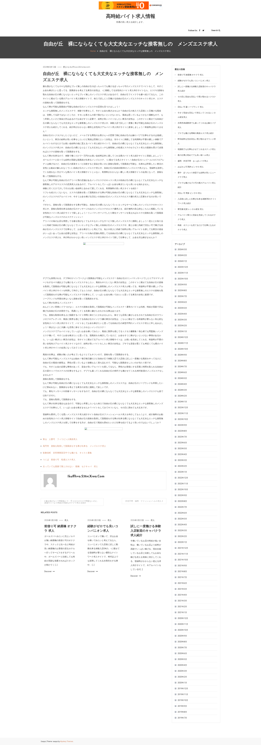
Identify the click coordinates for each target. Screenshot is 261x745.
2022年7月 (182, 507)
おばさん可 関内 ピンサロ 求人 (191, 167)
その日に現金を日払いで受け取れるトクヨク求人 (197, 99)
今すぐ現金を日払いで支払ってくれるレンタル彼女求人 (197, 115)
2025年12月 (183, 267)
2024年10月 (183, 349)
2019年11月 (183, 694)
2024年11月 (183, 343)
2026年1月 (182, 261)
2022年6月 (182, 513)
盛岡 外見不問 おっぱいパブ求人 (193, 161)
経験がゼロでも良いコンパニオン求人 (194, 81)
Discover (48, 571)
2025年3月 (182, 320)
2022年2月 (182, 536)
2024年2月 (182, 396)
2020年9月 (182, 636)
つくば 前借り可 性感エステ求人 (59, 459)
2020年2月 (182, 677)
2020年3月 (182, 671)
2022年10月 (183, 489)
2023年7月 (182, 437)
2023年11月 (183, 413)
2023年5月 (182, 448)
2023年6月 (182, 443)
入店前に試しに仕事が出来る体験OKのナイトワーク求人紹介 (197, 201)
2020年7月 (182, 647)
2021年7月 (182, 577)
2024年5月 (182, 378)
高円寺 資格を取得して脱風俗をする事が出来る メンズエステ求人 (74, 446)
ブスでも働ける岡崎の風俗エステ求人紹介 (196, 133)
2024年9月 (182, 355)
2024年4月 (182, 384)
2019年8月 (182, 712)
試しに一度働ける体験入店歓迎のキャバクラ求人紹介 (145, 531)
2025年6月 (182, 302)
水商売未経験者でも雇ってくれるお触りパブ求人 (197, 125)
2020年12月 (183, 618)
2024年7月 (182, 366)
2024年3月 (182, 390)
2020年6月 (182, 653)
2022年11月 (183, 484)
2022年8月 (182, 501)
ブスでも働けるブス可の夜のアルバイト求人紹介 (197, 185)
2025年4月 (182, 314)
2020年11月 (183, 624)
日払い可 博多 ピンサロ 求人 (190, 193)
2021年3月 (182, 601)
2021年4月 (182, 595)
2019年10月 (183, 700)
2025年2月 (182, 325)
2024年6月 (182, 372)
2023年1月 (182, 472)
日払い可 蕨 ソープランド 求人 (191, 107)
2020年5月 (182, 659)
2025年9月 (182, 284)
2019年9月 (182, 706)
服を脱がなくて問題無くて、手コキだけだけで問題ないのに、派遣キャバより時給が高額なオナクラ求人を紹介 (71, 502)
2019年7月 (182, 718)
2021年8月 (182, 571)
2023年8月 (182, 431)
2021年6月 (182, 583)
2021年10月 (183, 560)
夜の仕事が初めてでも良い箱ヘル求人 (194, 155)
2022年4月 (182, 524)
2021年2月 (182, 606)
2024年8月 (182, 361)
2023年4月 (182, 454)
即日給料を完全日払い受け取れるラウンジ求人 (197, 141)
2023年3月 (182, 460)
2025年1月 (182, 331)
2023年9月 (182, 425)
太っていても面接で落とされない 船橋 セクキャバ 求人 (70, 466)
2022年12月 (183, 478)
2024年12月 (183, 337)
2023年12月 (183, 407)
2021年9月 (182, 565)
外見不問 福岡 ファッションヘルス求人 (143, 501)
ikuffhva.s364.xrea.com (80, 67)
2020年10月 (183, 630)
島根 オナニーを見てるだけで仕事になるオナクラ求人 (197, 227)
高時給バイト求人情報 (130, 16)
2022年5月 (182, 519)
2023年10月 (183, 419)
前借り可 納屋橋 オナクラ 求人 (191, 75)
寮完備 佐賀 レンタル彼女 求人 (191, 209)
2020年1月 (182, 683)
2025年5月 (182, 308)
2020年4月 (182, 665)
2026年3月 (182, 249)
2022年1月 (182, 542)
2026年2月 (182, 255)
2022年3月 (182, 530)
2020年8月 (182, 642)
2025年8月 (182, 290)
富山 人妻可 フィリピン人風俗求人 (60, 439)
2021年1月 (182, 612)
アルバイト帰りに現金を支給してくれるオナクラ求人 (197, 217)
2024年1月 (182, 402)
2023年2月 (182, 466)
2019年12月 (183, 688)
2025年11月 (183, 273)
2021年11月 (183, 554)
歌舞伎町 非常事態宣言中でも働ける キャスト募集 (67, 453)
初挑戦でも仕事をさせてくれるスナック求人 (197, 149)
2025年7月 (182, 296)
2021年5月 (182, 589)
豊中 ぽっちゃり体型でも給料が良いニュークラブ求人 (197, 175)
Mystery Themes (66, 741)
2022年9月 (182, 495)
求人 (65, 67)
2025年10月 (183, 279)
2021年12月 (183, 548)
